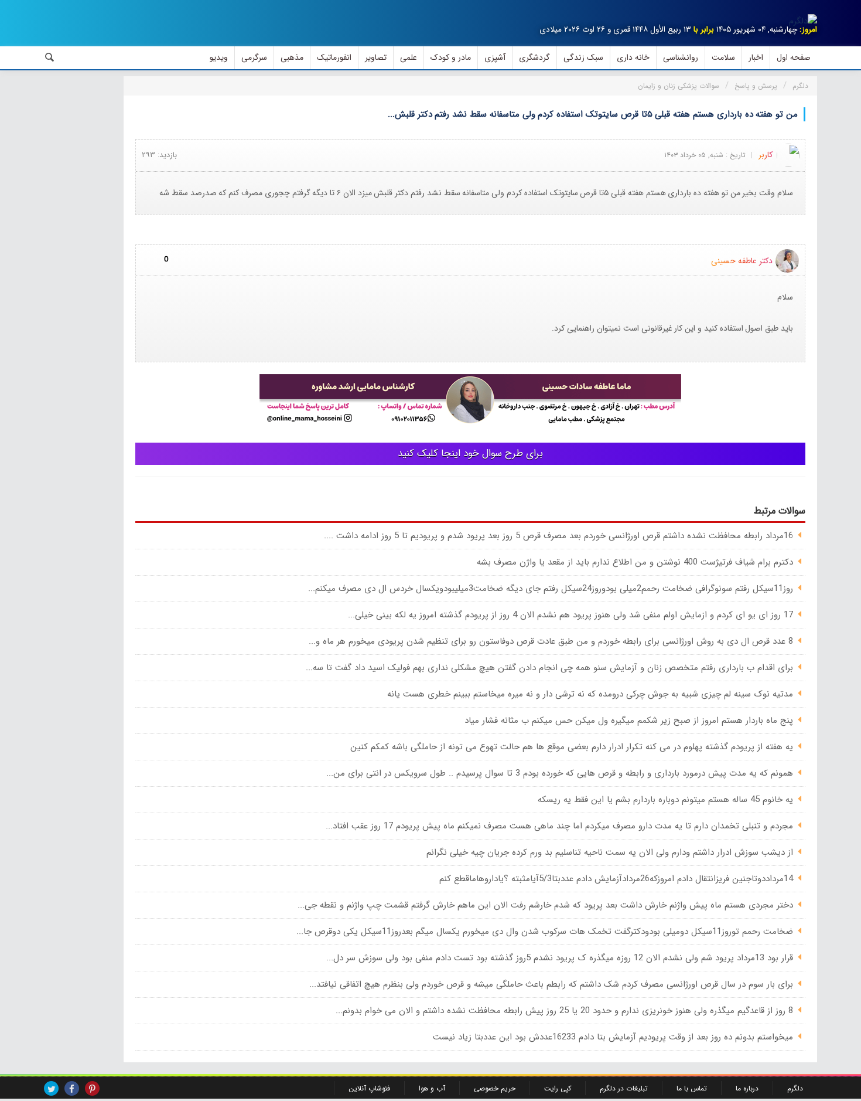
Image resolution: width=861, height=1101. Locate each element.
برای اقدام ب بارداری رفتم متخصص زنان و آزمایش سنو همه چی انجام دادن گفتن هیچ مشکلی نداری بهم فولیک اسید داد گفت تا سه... (549, 668)
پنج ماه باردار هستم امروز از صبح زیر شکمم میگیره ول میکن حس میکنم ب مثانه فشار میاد (628, 720)
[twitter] (51, 1088)
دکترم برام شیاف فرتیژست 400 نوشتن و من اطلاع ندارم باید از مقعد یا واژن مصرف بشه (635, 562)
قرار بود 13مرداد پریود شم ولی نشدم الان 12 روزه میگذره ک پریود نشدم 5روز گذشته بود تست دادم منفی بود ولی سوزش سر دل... (559, 958)
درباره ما (747, 1088)
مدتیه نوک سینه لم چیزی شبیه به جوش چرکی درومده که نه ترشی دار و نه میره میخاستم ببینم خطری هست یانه (590, 694)
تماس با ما (691, 1088)
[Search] (50, 57)
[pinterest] (92, 1088)
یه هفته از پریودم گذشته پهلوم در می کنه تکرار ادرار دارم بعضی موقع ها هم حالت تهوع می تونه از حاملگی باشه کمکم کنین (571, 747)
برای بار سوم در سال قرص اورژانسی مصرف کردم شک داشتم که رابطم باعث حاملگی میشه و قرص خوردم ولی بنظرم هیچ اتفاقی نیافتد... (551, 984)
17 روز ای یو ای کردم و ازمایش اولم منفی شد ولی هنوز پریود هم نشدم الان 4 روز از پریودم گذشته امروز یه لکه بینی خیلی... (570, 615)
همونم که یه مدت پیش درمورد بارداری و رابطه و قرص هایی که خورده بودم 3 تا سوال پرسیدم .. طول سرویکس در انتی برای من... (559, 773)
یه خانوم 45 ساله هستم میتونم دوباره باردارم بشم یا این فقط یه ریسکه (665, 800)
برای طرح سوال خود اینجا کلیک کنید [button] (470, 453)
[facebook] (71, 1088)
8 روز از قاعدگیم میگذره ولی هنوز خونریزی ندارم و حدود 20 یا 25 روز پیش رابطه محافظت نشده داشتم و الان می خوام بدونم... (564, 1011)
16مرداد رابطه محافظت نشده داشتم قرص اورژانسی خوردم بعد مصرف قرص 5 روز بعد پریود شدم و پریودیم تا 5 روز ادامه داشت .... (558, 536)
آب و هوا (432, 1088)
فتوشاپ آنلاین (369, 1088)
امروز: (808, 29)
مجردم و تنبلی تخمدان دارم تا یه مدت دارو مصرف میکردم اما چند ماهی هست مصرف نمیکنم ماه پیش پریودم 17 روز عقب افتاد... (559, 826)
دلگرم (795, 1088)
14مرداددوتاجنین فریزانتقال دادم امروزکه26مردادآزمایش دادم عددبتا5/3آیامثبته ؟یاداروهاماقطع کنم (616, 879)
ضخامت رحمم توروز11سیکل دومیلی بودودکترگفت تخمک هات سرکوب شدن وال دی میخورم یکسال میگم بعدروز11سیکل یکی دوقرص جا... (544, 932)
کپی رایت (557, 1088)
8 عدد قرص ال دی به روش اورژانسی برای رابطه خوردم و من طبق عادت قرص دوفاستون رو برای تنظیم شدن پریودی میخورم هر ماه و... (551, 641)
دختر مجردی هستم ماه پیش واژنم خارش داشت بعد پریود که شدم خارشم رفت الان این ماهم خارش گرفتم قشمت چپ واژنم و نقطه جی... (545, 905)
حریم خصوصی (494, 1088)
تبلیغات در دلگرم (624, 1088)
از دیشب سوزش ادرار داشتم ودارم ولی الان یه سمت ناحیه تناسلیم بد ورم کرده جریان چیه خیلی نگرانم (609, 852)
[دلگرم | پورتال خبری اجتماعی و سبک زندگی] (803, 21)
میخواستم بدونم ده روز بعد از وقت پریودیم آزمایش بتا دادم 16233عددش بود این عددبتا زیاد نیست (613, 1037)
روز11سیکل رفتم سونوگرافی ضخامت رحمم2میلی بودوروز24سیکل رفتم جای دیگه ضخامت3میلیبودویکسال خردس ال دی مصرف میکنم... (550, 589)
